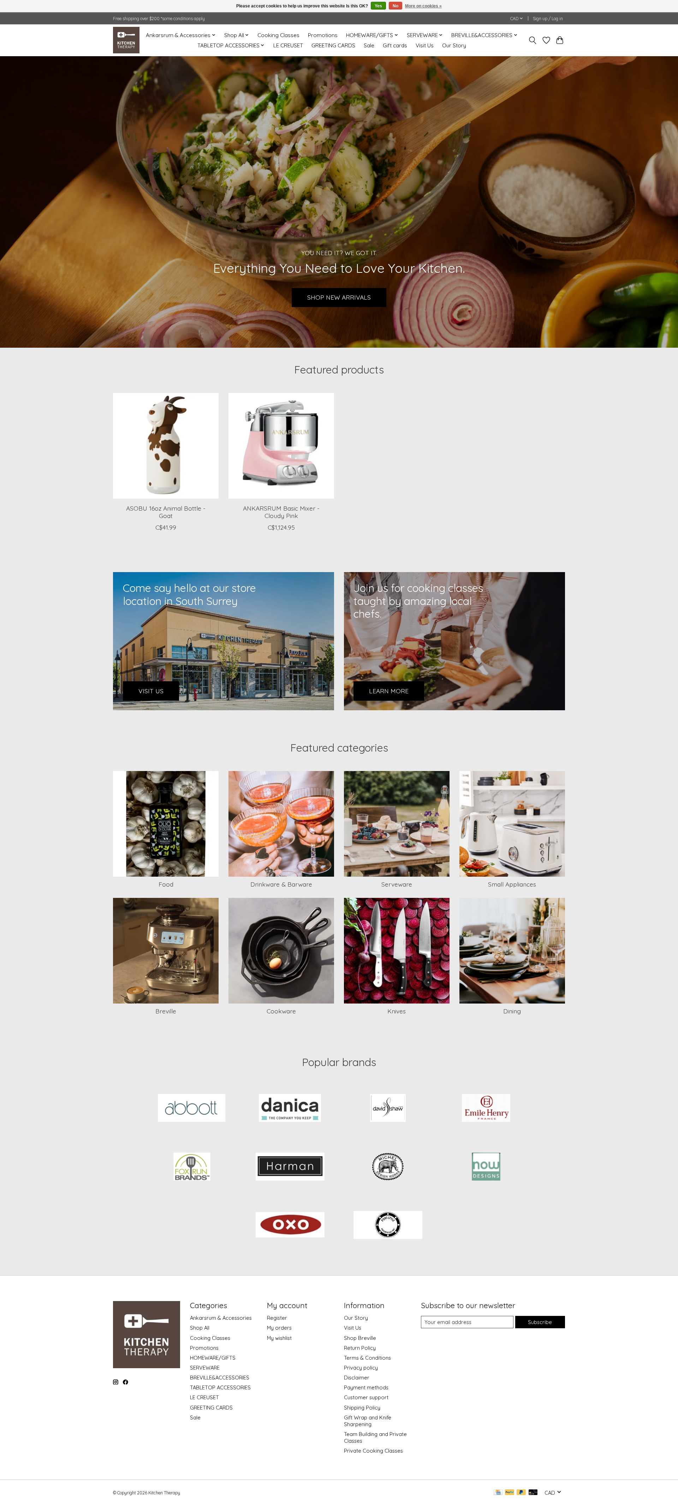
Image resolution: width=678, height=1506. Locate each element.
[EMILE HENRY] (486, 1108)
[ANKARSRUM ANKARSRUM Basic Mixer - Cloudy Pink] (281, 446)
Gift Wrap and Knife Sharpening (367, 1421)
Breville (165, 1011)
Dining (512, 1011)
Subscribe (540, 1322)
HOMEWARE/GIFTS (213, 1357)
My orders (279, 1327)
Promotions (323, 35)
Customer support (366, 1397)
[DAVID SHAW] (388, 1108)
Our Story (454, 45)
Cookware (281, 1011)
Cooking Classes (278, 35)
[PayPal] (509, 1492)
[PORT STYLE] (388, 1225)
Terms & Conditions (367, 1357)
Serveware (396, 884)
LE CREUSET (288, 45)
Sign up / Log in (548, 18)
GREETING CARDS (333, 45)
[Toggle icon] (533, 40)
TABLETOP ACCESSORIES (220, 1387)
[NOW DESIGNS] (486, 1167)
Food (166, 884)
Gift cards (395, 45)
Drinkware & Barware (281, 884)
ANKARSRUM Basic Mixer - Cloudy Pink (281, 511)
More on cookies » (423, 6)
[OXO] (290, 1225)
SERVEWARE (205, 1367)
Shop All (199, 1327)
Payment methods (366, 1387)
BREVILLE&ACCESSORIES (219, 1377)
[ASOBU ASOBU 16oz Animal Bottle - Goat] (166, 446)
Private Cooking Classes (373, 1450)
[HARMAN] (290, 1167)
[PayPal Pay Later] (521, 1492)
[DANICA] (290, 1108)
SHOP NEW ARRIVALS (339, 297)
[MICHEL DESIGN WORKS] (388, 1167)
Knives (396, 1011)
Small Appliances (512, 884)
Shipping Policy (362, 1407)
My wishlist (279, 1338)
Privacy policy (361, 1367)
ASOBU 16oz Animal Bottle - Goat (166, 511)
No (395, 6)
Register (277, 1317)
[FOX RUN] (192, 1167)
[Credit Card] (498, 1492)
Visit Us (425, 45)
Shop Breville (360, 1338)
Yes (378, 6)
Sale (369, 45)
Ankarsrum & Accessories (221, 1317)
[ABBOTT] (192, 1108)
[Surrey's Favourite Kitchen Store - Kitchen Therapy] (126, 40)
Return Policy (360, 1348)
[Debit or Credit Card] (533, 1492)
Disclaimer (356, 1377)
